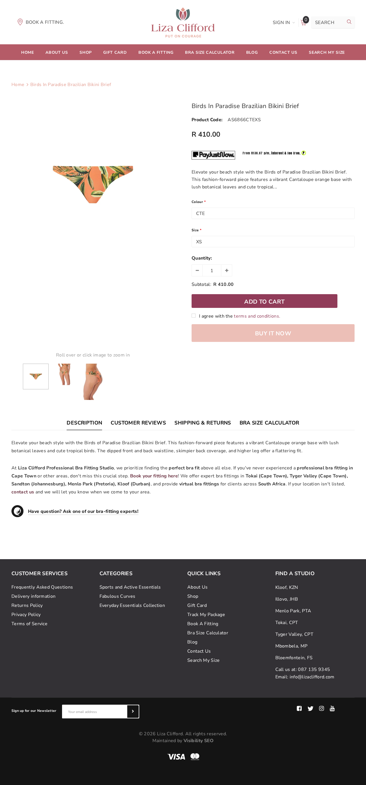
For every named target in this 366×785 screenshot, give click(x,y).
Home (17, 84)
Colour (199, 202)
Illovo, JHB (286, 599)
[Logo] (183, 22)
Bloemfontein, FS (294, 658)
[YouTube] (332, 708)
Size (197, 230)
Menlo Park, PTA (293, 611)
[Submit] (133, 711)
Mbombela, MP (291, 646)
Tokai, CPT (286, 622)
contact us (22, 492)
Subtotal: (201, 284)
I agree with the (239, 316)
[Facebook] (299, 708)
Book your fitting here (154, 476)
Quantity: (202, 258)
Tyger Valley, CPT (294, 634)
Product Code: (207, 120)
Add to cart (264, 302)
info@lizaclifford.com (312, 677)
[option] (92, 184)
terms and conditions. (257, 316)
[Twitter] (310, 708)
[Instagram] (321, 708)
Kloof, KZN (286, 587)
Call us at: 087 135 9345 (302, 669)
